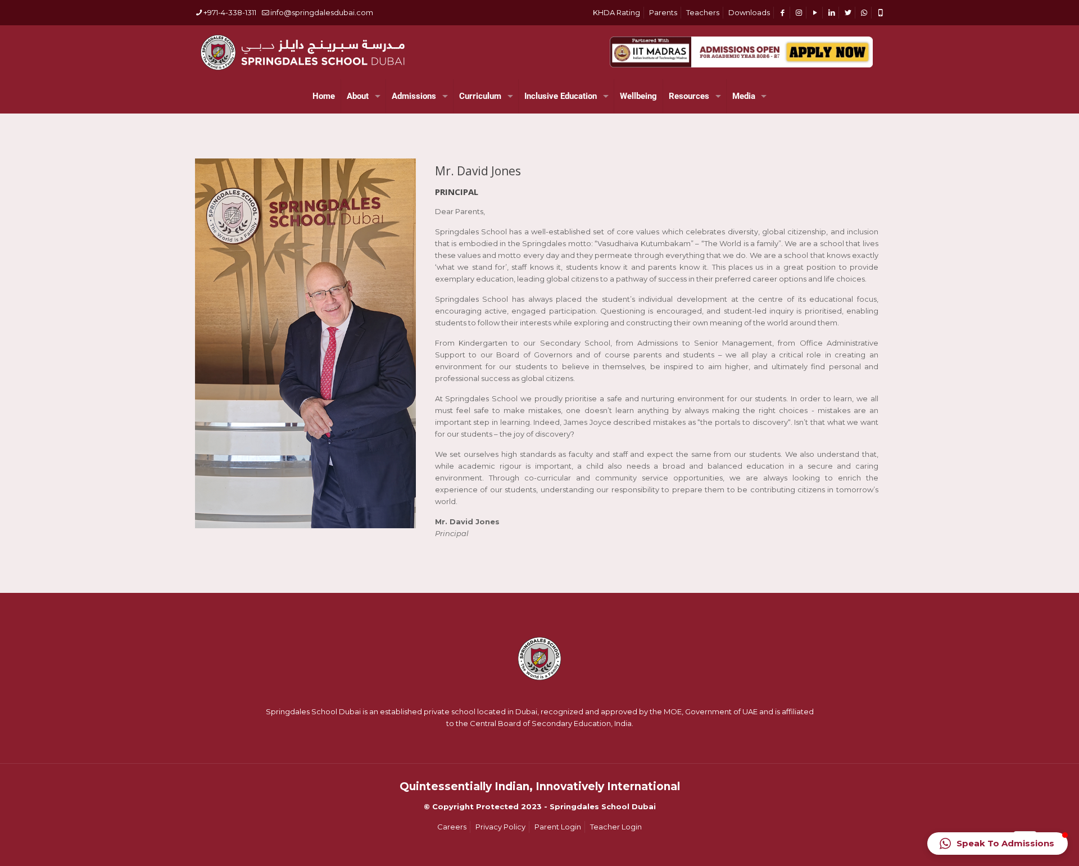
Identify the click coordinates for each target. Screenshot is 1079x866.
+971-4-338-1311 (229, 12)
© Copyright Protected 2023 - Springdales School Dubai (540, 806)
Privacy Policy (500, 826)
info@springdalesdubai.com (321, 12)
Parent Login (557, 826)
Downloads (749, 12)
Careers (451, 826)
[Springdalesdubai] (302, 52)
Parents (663, 12)
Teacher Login (616, 826)
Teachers (702, 12)
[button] (997, 843)
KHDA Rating (616, 12)
